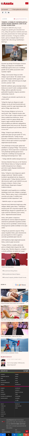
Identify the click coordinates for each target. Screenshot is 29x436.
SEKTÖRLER (17, 388)
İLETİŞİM (26, 371)
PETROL (16, 382)
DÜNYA (2, 390)
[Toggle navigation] (26, 3)
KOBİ (2, 378)
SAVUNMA (17, 398)
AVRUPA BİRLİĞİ (4, 398)
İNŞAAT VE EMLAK (19, 392)
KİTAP (16, 408)
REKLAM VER (4, 371)
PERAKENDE (17, 396)
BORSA (16, 376)
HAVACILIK (3, 412)
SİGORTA (2, 384)
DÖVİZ (16, 378)
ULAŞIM (16, 400)
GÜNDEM (3, 388)
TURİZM (2, 408)
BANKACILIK (3, 380)
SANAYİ (2, 416)
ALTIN (16, 380)
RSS (16, 429)
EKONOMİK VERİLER (5, 376)
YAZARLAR (17, 404)
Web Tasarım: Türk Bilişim (18, 432)
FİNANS (16, 374)
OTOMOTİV (17, 390)
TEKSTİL (2, 410)
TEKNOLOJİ (3, 406)
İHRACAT (2, 392)
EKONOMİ (3, 374)
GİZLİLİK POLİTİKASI (6, 431)
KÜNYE (3, 429)
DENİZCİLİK (3, 414)
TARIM (16, 394)
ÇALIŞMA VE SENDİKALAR (6, 396)
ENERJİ (2, 404)
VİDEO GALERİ (18, 406)
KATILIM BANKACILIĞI (5, 382)
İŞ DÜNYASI (4, 18)
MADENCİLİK (18, 384)
